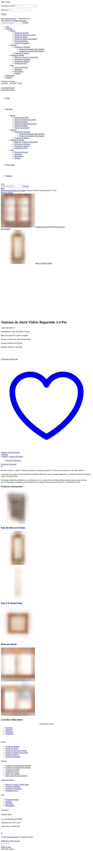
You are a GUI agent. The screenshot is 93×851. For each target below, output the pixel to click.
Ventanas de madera (22, 53)
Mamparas (18, 69)
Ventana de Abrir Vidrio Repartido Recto (50, 227)
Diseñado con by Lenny (10, 841)
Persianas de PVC (21, 63)
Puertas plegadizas (21, 41)
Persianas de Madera (22, 61)
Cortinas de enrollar (17, 55)
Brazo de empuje (9, 644)
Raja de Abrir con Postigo (13, 527)
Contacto (8, 78)
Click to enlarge (6, 317)
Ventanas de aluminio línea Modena (32, 49)
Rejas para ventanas (12, 774)
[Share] (4, 843)
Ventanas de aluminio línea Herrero (31, 51)
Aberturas (8, 29)
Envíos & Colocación (13, 460)
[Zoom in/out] (9, 843)
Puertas (12, 31)
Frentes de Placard (21, 67)
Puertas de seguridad (22, 43)
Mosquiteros (19, 71)
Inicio (7, 27)
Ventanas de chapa (12, 772)
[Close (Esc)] (2, 843)
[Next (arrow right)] (4, 845)
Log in (4, 14)
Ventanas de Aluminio (22, 47)
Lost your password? (8, 18)
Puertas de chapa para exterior (25, 35)
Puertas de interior (21, 37)
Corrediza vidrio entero (12, 719)
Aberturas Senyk (13, 837)
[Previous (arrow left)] (2, 845)
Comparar (4, 455)
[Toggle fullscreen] (6, 843)
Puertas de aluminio (22, 33)
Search (25, 23)
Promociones (10, 76)
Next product (5, 229)
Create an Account (19, 20)
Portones (18, 73)
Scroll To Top (6, 847)
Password (5, 10)
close (8, 2)
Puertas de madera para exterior (26, 39)
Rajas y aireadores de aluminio (16, 776)
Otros (12, 65)
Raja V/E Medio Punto (43, 263)
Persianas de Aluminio (23, 59)
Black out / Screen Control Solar (26, 57)
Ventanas (13, 45)
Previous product (7, 192)
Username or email (8, 6)
